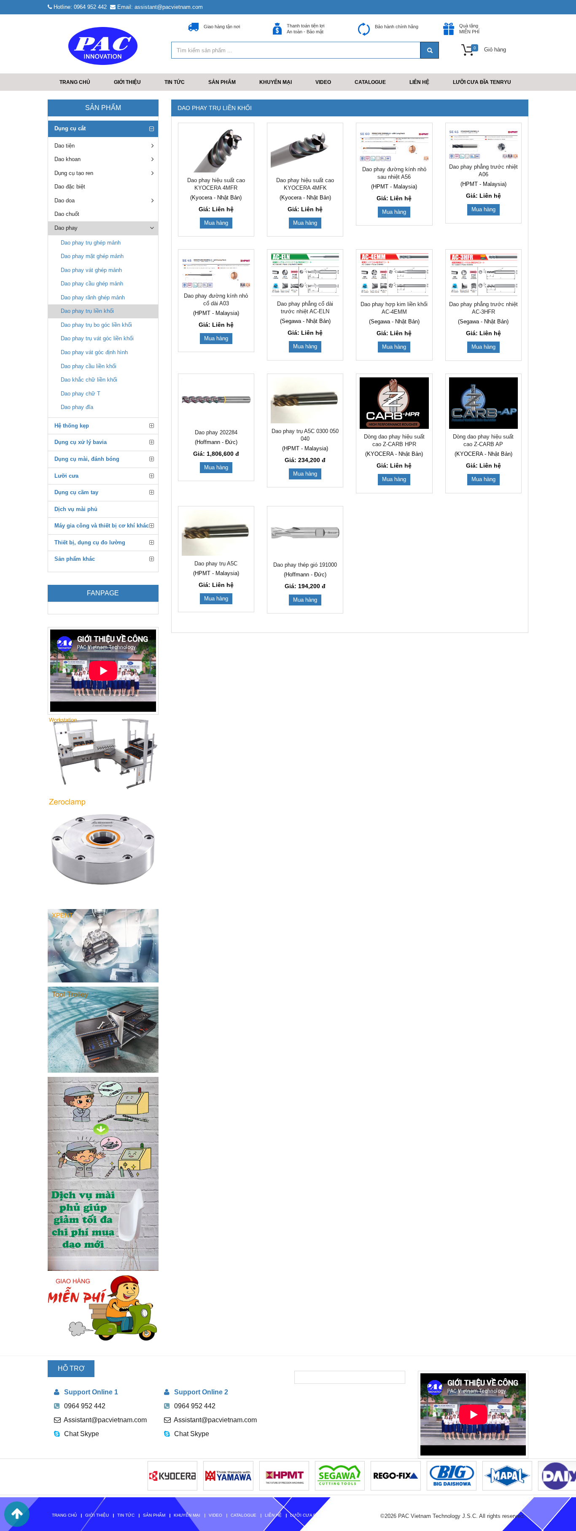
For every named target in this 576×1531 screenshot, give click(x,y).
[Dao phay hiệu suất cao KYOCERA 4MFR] (216, 149)
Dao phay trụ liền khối (215, 108)
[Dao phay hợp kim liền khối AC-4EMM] (394, 274)
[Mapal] (478, 1475)
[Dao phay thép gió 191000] (305, 533)
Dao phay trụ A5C (215, 563)
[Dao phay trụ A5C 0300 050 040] (305, 400)
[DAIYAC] (540, 1475)
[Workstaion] (103, 752)
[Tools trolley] (103, 1030)
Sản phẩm (103, 107)
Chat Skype (81, 1433)
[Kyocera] (143, 1475)
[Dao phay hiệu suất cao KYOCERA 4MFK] (305, 149)
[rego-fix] (366, 1475)
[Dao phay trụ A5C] (216, 533)
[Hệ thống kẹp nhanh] (103, 849)
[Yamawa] (199, 1475)
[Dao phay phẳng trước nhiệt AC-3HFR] (483, 274)
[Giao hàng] (103, 1308)
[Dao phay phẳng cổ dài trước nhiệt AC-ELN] (305, 274)
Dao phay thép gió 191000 (305, 565)
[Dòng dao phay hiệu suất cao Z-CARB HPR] (394, 403)
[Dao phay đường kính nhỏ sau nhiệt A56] (394, 143)
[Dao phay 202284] (216, 401)
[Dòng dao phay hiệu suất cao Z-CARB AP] (483, 403)
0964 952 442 (84, 1406)
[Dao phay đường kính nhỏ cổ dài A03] (216, 270)
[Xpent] (103, 945)
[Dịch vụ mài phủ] (103, 1173)
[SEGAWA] (310, 1475)
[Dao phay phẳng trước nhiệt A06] (483, 142)
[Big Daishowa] (422, 1475)
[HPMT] (255, 1475)
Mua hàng (216, 223)
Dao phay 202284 (216, 432)
